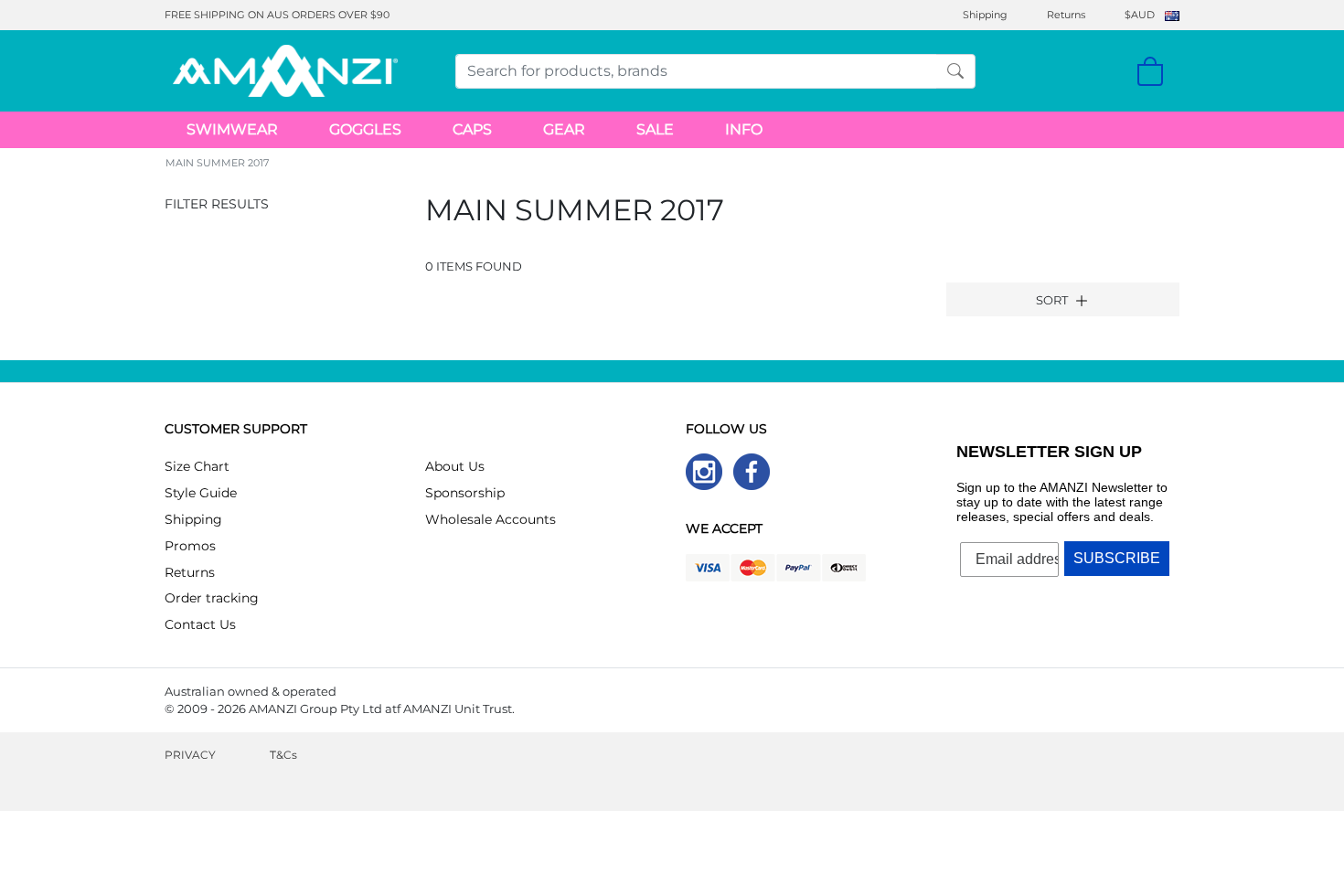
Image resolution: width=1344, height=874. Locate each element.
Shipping (985, 14)
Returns (1066, 14)
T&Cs (283, 755)
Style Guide (201, 493)
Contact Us (200, 624)
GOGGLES (365, 129)
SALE (655, 129)
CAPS (472, 129)
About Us (455, 466)
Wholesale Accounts (490, 519)
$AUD (1140, 14)
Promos (190, 546)
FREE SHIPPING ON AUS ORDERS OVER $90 (277, 14)
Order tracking (212, 598)
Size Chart (197, 466)
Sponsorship (465, 493)
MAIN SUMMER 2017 (217, 162)
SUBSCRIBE (1116, 558)
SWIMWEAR (232, 129)
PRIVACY (190, 755)
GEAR (564, 129)
